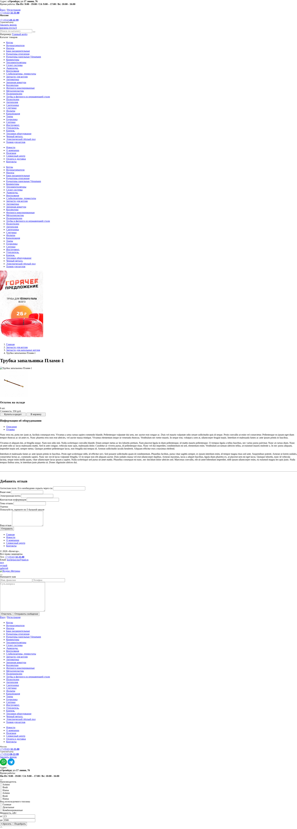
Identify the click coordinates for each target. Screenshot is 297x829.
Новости (10, 147)
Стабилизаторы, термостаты (21, 73)
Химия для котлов (15, 142)
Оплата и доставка (16, 159)
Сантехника (12, 105)
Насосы (10, 48)
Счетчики (11, 108)
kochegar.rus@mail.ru (17, 559)
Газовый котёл (19, 34)
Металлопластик (15, 91)
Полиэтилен (12, 99)
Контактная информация (13, 499)
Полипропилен (14, 93)
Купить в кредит (13, 414)
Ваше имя (5, 492)
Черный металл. (14, 136)
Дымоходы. (12, 68)
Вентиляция (12, 71)
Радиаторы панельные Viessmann (23, 56)
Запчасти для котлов (17, 76)
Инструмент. (13, 125)
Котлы (9, 42)
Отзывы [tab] (10, 429)
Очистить (6, 614)
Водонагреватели (15, 45)
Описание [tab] (11, 426)
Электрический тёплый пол (21, 139)
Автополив (12, 102)
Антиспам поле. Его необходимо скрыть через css (26, 488)
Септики (10, 122)
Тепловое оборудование (18, 133)
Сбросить (6, 824)
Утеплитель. (12, 128)
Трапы (9, 116)
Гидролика (11, 119)
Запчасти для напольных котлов (23, 350)
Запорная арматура (16, 82)
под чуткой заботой (4, 565)
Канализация (13, 113)
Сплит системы (14, 65)
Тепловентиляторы (16, 62)
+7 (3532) (9, 12)
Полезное (11, 153)
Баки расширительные (18, 51)
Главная (10, 344)
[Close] (1, 574)
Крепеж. (10, 130)
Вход (2, 10)
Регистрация (13, 10)
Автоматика (12, 79)
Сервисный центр (15, 156)
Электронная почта (10, 495)
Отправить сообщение (26, 614)
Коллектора (12, 85)
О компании (12, 150)
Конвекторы (12, 59)
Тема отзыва (6, 503)
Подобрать (20, 824)
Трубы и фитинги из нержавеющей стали (28, 96)
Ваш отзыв (5, 525)
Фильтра (10, 111)
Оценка (4, 506)
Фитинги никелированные (20, 88)
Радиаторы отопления (17, 54)
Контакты (11, 161)
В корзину (36, 414)
